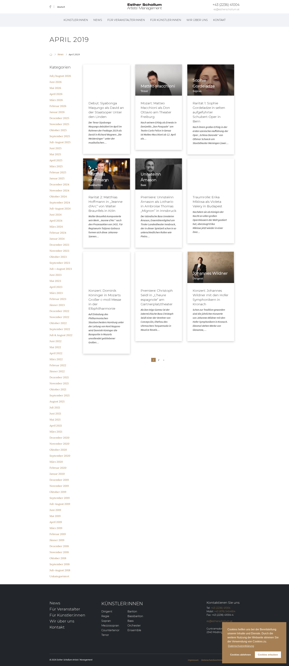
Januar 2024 (57, 238)
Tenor (105, 635)
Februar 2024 (58, 232)
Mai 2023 (55, 281)
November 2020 (59, 443)
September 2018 (60, 564)
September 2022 (60, 329)
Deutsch (61, 6)
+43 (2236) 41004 (226, 4)
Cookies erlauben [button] (268, 654)
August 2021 (57, 401)
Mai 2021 (55, 419)
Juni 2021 (55, 413)
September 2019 (60, 498)
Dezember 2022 (59, 311)
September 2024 (60, 202)
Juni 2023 (56, 274)
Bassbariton (135, 616)
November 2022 (59, 317)
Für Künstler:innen (165, 20)
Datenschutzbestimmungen (214, 659)
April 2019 (56, 522)
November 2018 (59, 552)
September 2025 (60, 136)
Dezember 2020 (59, 437)
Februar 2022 (58, 365)
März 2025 (56, 166)
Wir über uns (197, 20)
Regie (105, 616)
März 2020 (56, 461)
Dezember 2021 (59, 377)
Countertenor (110, 630)
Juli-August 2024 (60, 208)
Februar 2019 (58, 534)
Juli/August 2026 (60, 76)
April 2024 (56, 220)
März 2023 (56, 293)
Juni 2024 (56, 214)
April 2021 (56, 425)
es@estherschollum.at (226, 9)
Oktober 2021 (58, 389)
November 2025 (59, 124)
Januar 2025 (57, 178)
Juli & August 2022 (61, 335)
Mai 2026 (55, 88)
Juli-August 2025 (60, 142)
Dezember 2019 (59, 479)
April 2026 (56, 94)
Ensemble (134, 630)
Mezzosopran (110, 625)
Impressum (193, 659)
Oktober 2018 (58, 558)
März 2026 (56, 100)
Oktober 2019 (58, 492)
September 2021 (60, 395)
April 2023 (56, 287)
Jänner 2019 (57, 540)
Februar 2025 (58, 172)
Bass (130, 620)
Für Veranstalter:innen (126, 20)
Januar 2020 (57, 473)
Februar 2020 (58, 467)
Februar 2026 (58, 106)
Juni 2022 (56, 341)
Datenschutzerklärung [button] (241, 646)
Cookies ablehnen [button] (240, 654)
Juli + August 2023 (61, 268)
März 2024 (56, 226)
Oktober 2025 (58, 130)
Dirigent (106, 611)
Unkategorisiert (59, 576)
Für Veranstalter (65, 609)
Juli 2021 (55, 407)
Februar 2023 (58, 299)
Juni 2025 (56, 148)
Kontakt (219, 20)
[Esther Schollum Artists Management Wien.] (51, 54)
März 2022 (56, 359)
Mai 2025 (55, 154)
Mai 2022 (55, 347)
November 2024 (59, 190)
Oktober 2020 (58, 449)
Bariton (132, 611)
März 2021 (56, 431)
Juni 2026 (56, 82)
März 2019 (56, 528)
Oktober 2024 (58, 196)
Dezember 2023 (59, 244)
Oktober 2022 (58, 323)
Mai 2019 (55, 516)
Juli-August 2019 (60, 504)
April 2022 (56, 353)
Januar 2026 (57, 112)
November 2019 (59, 485)
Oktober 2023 (58, 256)
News (97, 20)
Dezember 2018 (59, 546)
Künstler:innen (76, 20)
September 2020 (60, 455)
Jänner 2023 (57, 305)
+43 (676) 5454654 (224, 611)
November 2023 (59, 250)
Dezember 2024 (59, 184)
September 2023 (60, 262)
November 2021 (59, 383)
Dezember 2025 (59, 118)
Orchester (134, 625)
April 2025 (56, 160)
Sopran (106, 620)
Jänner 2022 (57, 371)
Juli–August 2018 (60, 570)
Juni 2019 (55, 510)
